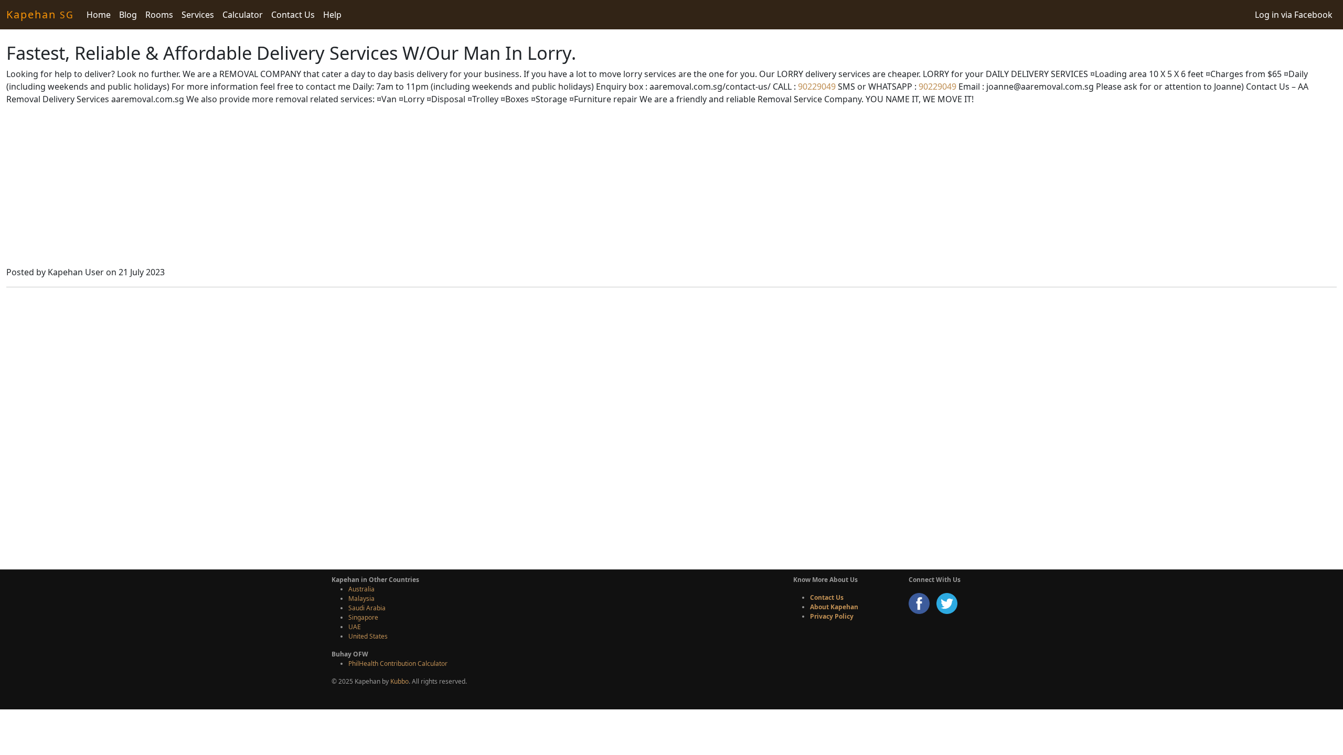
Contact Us (293, 14)
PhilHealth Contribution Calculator (397, 663)
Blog (128, 14)
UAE (354, 626)
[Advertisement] (671, 187)
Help (332, 14)
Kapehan (40, 14)
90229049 (816, 86)
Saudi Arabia (367, 607)
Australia (361, 589)
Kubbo (399, 681)
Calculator (242, 14)
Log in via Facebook (1294, 14)
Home (99, 14)
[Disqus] (671, 427)
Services (198, 14)
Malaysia (361, 598)
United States (368, 636)
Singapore (363, 617)
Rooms (159, 14)
